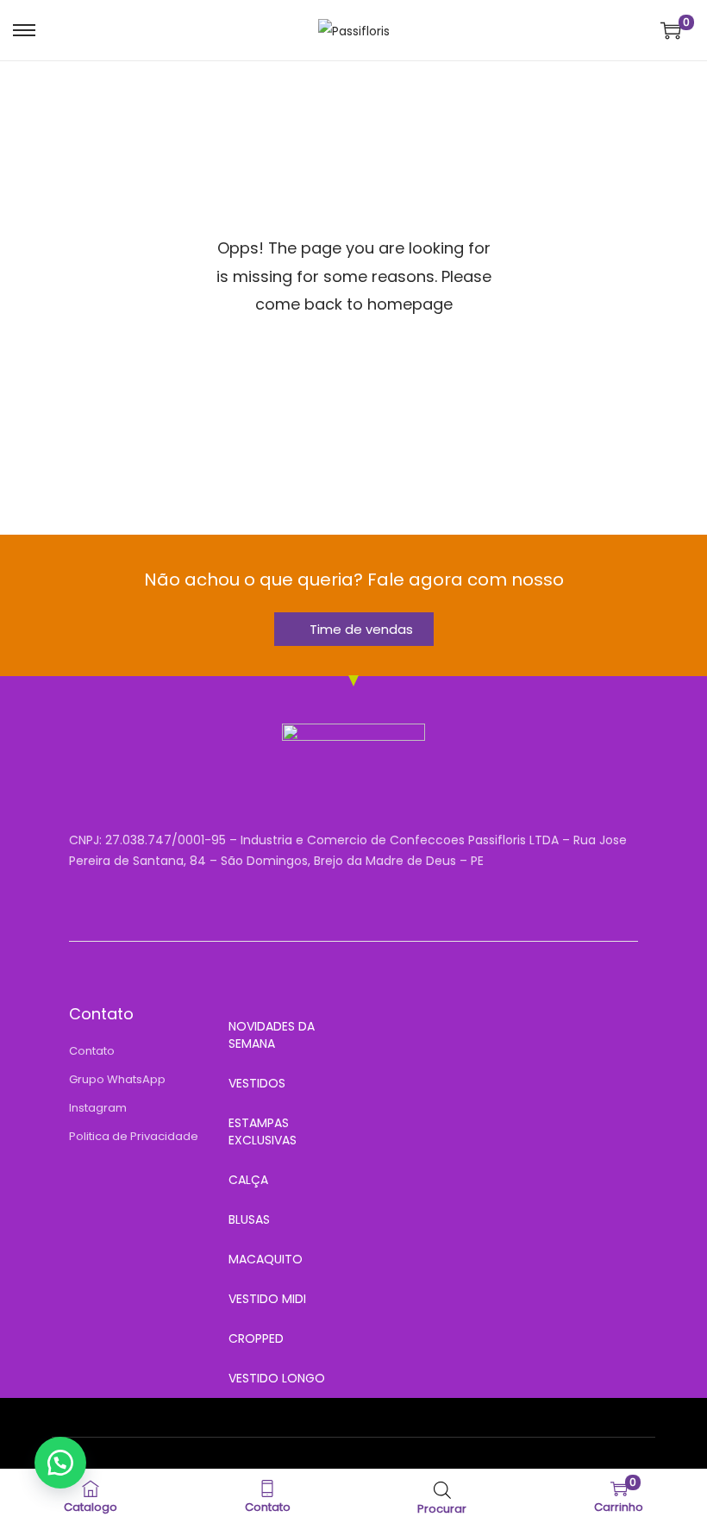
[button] (60, 1463)
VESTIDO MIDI (267, 1298)
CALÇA (248, 1179)
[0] (670, 30)
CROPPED (256, 1338)
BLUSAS (249, 1219)
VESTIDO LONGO (276, 1378)
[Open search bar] (442, 1490)
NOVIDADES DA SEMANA (271, 1035)
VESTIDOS (256, 1083)
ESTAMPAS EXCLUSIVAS (262, 1131)
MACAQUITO (265, 1259)
